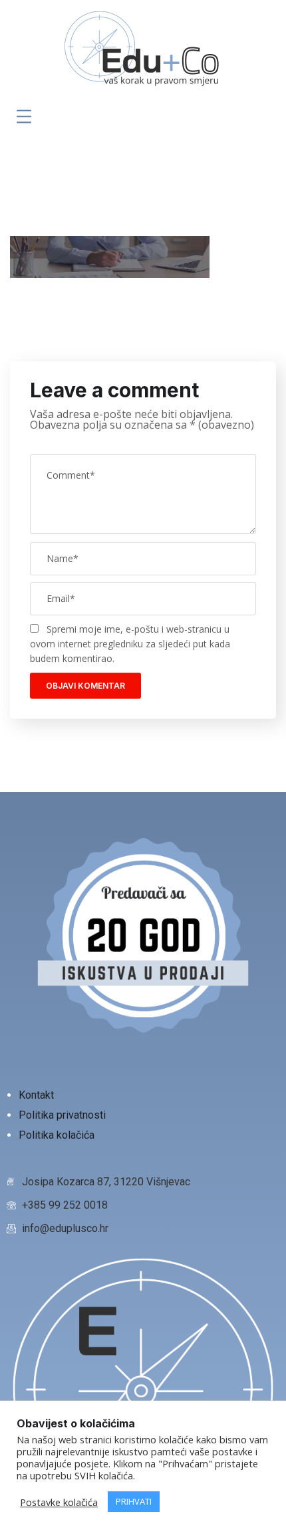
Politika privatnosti (63, 1115)
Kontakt (38, 1095)
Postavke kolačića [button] (59, 1502)
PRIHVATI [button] (134, 1501)
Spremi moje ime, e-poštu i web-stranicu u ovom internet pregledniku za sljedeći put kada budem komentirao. (130, 644)
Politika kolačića (56, 1135)
